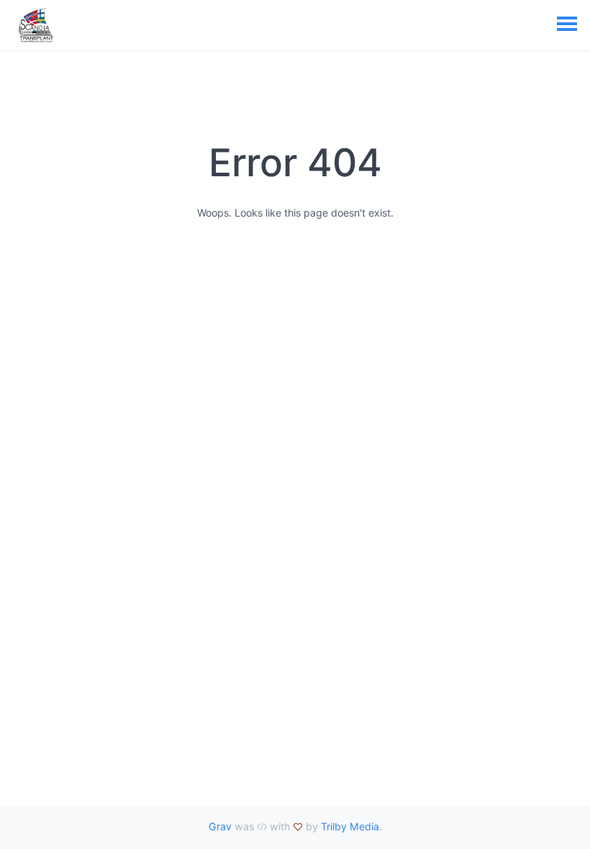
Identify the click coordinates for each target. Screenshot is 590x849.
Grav (220, 826)
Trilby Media (350, 826)
